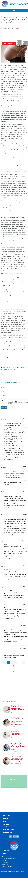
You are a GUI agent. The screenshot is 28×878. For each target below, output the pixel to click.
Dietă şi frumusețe (9, 827)
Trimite (4, 407)
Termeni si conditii (6, 856)
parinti (23, 367)
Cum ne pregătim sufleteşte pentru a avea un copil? (16, 733)
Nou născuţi (11, 25)
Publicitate (4, 860)
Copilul (6, 824)
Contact (4, 853)
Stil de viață (7, 832)
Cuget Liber (5, 864)
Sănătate (6, 816)
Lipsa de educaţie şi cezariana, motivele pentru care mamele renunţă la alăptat (17, 759)
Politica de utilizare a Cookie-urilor (10, 858)
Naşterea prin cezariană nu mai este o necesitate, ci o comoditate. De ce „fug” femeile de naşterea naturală (17, 720)
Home (3, 25)
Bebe (4, 821)
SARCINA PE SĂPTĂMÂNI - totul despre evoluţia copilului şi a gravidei (17, 707)
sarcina (17, 367)
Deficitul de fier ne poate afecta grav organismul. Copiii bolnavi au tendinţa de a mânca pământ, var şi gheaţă (18, 745)
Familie (5, 818)
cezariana (12, 369)
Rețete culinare (8, 829)
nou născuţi (4, 369)
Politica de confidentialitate (8, 855)
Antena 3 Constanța (7, 866)
